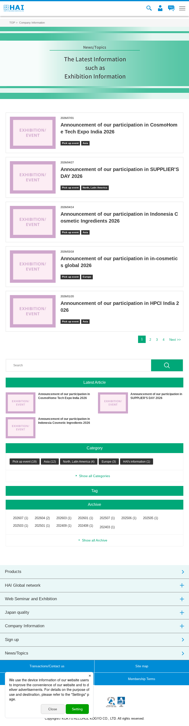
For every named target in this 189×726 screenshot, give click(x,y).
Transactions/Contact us (47, 666)
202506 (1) (128, 518)
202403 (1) (107, 527)
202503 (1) (20, 525)
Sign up (12, 639)
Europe (87, 276)
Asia (85, 143)
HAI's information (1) (136, 461)
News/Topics (16, 653)
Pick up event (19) (25, 461)
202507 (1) (107, 518)
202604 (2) (42, 518)
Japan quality (17, 612)
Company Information (24, 626)
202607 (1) (20, 518)
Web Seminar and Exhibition (31, 599)
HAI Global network (23, 585)
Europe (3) (109, 461)
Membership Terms (141, 679)
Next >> (175, 340)
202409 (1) (63, 525)
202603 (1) (63, 518)
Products (13, 571)
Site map (141, 666)
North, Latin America (95, 187)
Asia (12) (50, 461)
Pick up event (70, 143)
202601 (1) (85, 518)
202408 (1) (85, 525)
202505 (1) (150, 518)
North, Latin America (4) (78, 461)
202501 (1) (42, 525)
